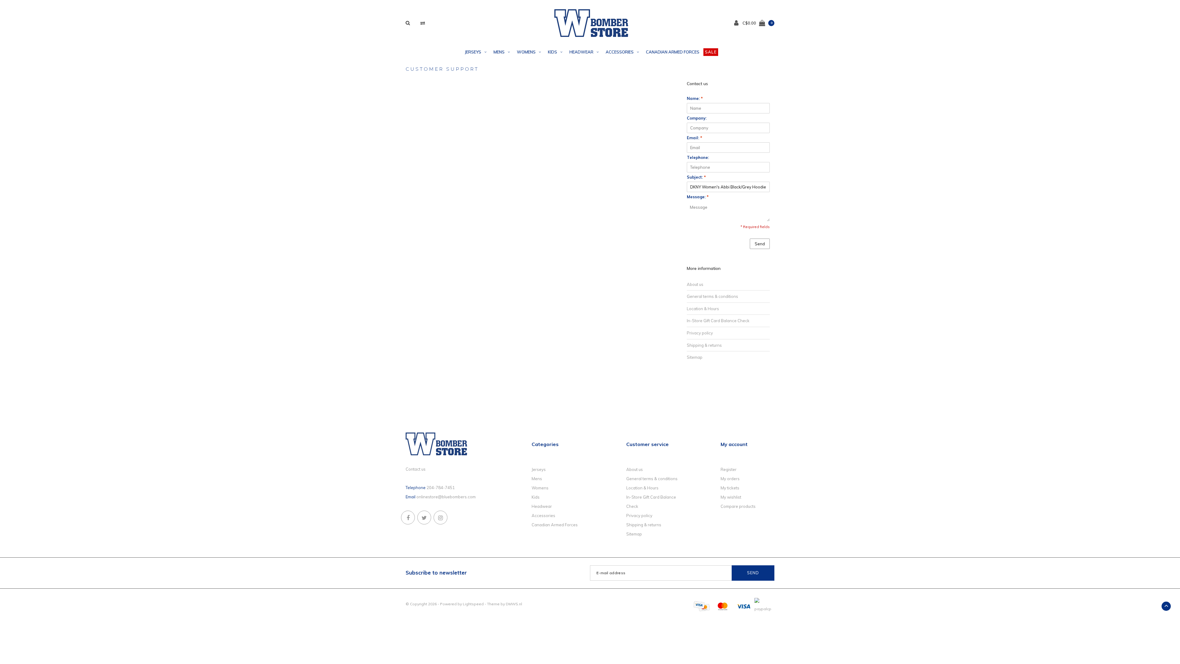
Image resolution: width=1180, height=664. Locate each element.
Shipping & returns (704, 345)
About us (695, 284)
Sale (711, 51)
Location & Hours (703, 308)
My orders (730, 478)
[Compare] (422, 23)
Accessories (620, 51)
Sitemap (694, 357)
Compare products (738, 506)
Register (729, 469)
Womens (526, 51)
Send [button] (760, 243)
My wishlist (731, 497)
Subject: (696, 177)
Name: (695, 98)
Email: (694, 137)
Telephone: (698, 157)
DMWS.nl (514, 604)
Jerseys (473, 51)
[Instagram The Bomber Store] (440, 517)
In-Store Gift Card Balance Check (718, 320)
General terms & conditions (712, 296)
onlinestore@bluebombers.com (446, 496)
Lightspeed (473, 604)
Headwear (581, 51)
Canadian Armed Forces (672, 51)
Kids (552, 51)
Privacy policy (700, 332)
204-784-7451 (441, 487)
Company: (696, 118)
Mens (499, 51)
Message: (698, 196)
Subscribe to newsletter (436, 572)
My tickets (730, 487)
